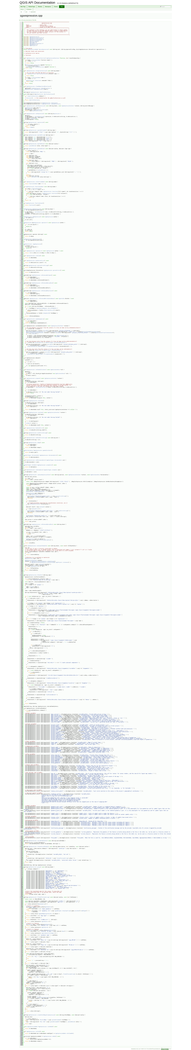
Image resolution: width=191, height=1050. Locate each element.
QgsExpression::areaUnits (45, 465)
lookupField (46, 313)
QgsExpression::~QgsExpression (32, 244)
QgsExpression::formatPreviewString (39, 897)
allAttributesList (48, 310)
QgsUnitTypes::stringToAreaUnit (45, 354)
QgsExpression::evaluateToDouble (37, 545)
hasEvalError (35, 508)
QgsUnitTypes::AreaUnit (30, 465)
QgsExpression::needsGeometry (35, 319)
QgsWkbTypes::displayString (62, 910)
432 (21, 437)
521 (21, 524)
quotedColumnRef (56, 1019)
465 (21, 469)
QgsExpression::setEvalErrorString (36, 437)
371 (21, 378)
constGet (77, 910)
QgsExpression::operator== (34, 250)
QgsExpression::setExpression (35, 113)
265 (21, 275)
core (26, 11)
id (56, 925)
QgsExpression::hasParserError (35, 260)
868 (21, 867)
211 (21, 222)
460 (21, 465)
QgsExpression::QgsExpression (32, 209)
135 (21, 148)
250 (21, 260)
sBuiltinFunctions (33, 96)
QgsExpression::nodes (49, 1036)
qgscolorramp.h (34, 41)
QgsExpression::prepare (33, 378)
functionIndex (36, 60)
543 (21, 545)
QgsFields (61, 298)
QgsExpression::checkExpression (36, 105)
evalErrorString (62, 510)
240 (21, 250)
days (63, 931)
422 (21, 428)
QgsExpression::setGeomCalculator (36, 369)
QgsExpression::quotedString (37, 135)
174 (21, 186)
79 (21, 94)
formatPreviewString (62, 858)
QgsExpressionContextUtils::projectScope (43, 562)
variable (45, 330)
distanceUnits (38, 342)
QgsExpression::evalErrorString (37, 432)
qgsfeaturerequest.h (35, 40)
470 (21, 474)
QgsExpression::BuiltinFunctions (37, 73)
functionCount (36, 188)
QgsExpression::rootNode (45, 1026)
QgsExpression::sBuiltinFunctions (40, 92)
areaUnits (37, 350)
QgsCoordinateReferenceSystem (34, 331)
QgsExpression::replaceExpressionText (39, 474)
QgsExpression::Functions (50, 191)
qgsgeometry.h (34, 44)
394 (21, 400)
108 (21, 122)
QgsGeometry (41, 904)
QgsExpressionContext (68, 105)
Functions (29, 98)
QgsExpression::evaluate (36, 400)
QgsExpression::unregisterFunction (36, 70)
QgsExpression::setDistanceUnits (36, 460)
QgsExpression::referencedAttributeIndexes (42, 298)
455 (21, 460)
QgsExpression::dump (34, 442)
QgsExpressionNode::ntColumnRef (64, 1033)
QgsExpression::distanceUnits (48, 455)
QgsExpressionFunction (52, 58)
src (21, 11)
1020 (21, 1014)
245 (21, 255)
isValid (34, 333)
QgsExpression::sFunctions (32, 65)
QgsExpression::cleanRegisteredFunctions (38, 86)
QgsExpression (29, 107)
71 (21, 86)
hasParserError (36, 110)
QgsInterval (45, 927)
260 (21, 270)
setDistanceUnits (32, 346)
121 (21, 135)
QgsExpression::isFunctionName (35, 181)
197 (21, 209)
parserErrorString (41, 109)
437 (21, 442)
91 (21, 105)
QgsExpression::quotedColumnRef (37, 130)
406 (21, 412)
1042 (21, 1036)
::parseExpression (39, 116)
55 (21, 70)
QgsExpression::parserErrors (52, 270)
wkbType (84, 910)
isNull (34, 907)
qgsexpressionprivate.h (36, 38)
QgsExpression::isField (33, 1031)
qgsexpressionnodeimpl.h (36, 39)
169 (21, 181)
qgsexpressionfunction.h (36, 37)
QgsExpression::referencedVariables (42, 283)
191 (21, 203)
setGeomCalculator (35, 503)
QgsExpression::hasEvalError (35, 428)
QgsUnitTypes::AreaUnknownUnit (52, 350)
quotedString (35, 176)
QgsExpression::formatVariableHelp (38, 846)
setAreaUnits (31, 354)
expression (33, 11)
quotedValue (32, 145)
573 (21, 575)
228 (21, 239)
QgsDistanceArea (61, 335)
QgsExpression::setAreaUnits (35, 469)
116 (21, 130)
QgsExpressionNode (33, 49)
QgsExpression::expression (36, 122)
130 (21, 143)
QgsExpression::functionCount (34, 203)
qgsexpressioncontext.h (36, 43)
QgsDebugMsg (29, 491)
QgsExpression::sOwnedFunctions (35, 66)
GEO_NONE (57, 336)
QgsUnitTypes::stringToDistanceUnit (48, 346)
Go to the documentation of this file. (27, 20)
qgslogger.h (33, 42)
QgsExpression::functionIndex (34, 186)
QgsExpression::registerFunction (36, 58)
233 (21, 244)
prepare (29, 108)
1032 (21, 1026)
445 (21, 450)
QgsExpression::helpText (35, 575)
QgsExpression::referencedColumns (41, 275)
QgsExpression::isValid (33, 255)
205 (21, 216)
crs (44, 331)
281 (21, 290)
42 (21, 58)
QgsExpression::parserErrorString (38, 265)
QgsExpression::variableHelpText (38, 840)
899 (21, 897)
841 (21, 840)
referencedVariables (44, 539)
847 (21, 846)
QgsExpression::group (35, 867)
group (31, 586)
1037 (21, 1031)
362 (21, 369)
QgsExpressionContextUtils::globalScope (43, 561)
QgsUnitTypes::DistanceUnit (31, 455)
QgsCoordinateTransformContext (34, 332)
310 (21, 319)
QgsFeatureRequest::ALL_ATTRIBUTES (47, 308)
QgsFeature (45, 921)
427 (21, 432)
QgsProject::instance (62, 562)
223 (21, 234)
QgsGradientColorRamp (48, 933)
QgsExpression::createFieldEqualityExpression (42, 1014)
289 (21, 298)
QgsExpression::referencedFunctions (42, 290)
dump (31, 127)
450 (21, 455)
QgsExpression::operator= (40, 222)
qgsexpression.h (34, 36)
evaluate (41, 506)
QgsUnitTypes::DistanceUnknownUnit (56, 342)
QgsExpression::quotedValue (36, 143)
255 (21, 265)
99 (21, 113)
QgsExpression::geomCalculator (42, 450)
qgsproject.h (33, 45)
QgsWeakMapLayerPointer (45, 913)
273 (21, 283)
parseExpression (43, 49)
